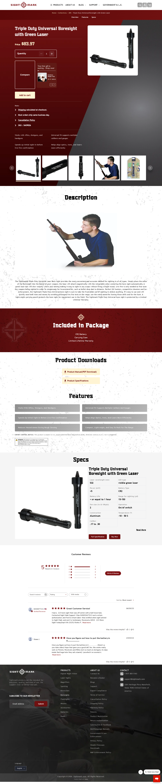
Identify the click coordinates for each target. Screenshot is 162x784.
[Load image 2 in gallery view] (54, 167)
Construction (95, 513)
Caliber (93, 521)
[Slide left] (11, 168)
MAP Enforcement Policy (100, 752)
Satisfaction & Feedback (100, 725)
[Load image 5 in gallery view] (133, 167)
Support (93, 686)
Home (54, 13)
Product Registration (99, 716)
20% (70, 13)
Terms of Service (97, 695)
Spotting (64, 686)
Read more (87, 623)
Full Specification (97, 537)
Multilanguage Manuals (100, 729)
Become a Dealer (97, 678)
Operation (122, 505)
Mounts (64, 703)
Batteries (64, 712)
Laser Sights (66, 678)
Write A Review (113, 573)
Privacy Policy (96, 741)
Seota (86, 779)
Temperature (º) (125, 513)
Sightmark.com (80, 776)
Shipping (22, 110)
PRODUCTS (66, 670)
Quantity (21, 53)
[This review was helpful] (127, 662)
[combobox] (58, 594)
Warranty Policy (97, 708)
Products (58, 5)
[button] (56, 5)
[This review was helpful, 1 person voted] (127, 629)
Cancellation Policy (26, 120)
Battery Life (95, 496)
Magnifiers (65, 682)
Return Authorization (99, 720)
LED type (122, 480)
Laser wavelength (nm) (100, 480)
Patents (93, 712)
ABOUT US (95, 670)
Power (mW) (95, 488)
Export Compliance (98, 691)
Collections (62, 13)
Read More (141, 530)
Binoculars (65, 691)
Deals (63, 716)
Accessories (65, 708)
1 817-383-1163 (131, 674)
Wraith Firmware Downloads (97, 746)
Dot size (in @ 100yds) (99, 505)
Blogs (92, 682)
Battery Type (123, 488)
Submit (41, 704)
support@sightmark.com (135, 679)
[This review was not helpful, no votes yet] (131, 629)
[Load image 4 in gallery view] (107, 167)
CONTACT (124, 670)
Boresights (65, 695)
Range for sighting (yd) (128, 496)
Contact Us (95, 674)
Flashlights (65, 699)
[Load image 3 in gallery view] (81, 167)
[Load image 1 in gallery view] (28, 167)
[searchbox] (36, 594)
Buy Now (115, 537)
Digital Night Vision (69, 674)
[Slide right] (150, 168)
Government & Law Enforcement (98, 735)
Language (18, 763)
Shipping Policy (96, 703)
